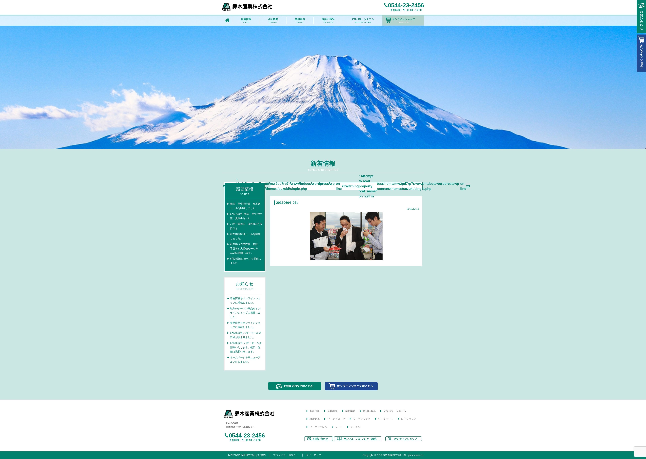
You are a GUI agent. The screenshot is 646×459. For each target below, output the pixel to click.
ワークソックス (361, 418)
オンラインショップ (403, 20)
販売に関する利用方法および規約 (247, 455)
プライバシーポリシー (285, 455)
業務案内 (300, 20)
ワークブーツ (385, 418)
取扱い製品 (369, 411)
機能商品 (315, 418)
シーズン (355, 427)
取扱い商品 (328, 20)
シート (339, 427)
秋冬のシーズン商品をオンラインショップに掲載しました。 (245, 312)
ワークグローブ (336, 418)
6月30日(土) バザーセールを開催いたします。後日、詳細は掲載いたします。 (246, 347)
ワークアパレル (318, 427)
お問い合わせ (320, 438)
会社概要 (273, 20)
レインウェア (408, 418)
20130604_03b (287, 203)
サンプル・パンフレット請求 (360, 438)
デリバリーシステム (362, 20)
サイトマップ (313, 455)
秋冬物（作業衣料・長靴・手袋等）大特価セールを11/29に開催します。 (245, 248)
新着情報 (246, 20)
